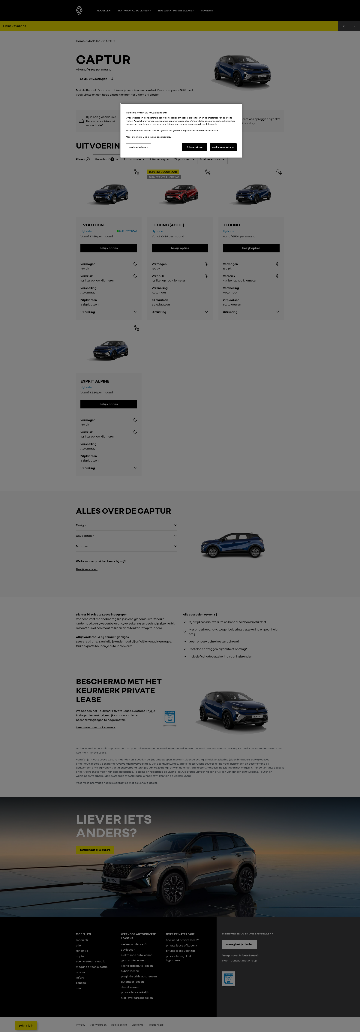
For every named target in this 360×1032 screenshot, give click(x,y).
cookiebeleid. (164, 137)
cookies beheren (138, 147)
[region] (181, 130)
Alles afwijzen (194, 147)
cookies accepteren (223, 147)
